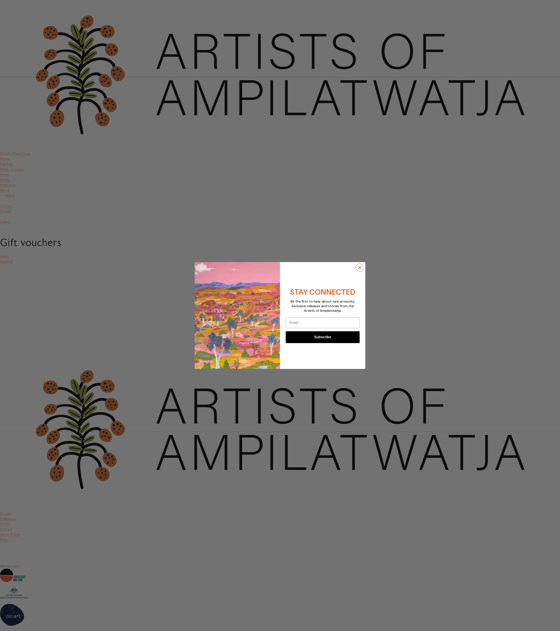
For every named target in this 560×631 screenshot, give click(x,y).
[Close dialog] (360, 267)
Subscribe (322, 337)
